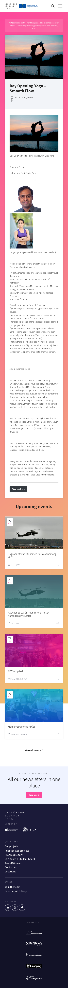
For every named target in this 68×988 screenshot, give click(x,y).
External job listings (16, 891)
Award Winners (13, 863)
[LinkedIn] (8, 908)
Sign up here (18, 489)
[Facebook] (22, 908)
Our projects (11, 846)
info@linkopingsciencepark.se (34, 25)
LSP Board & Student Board (20, 859)
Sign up (33, 795)
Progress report (14, 855)
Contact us (11, 867)
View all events (33, 750)
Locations (10, 871)
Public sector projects (17, 851)
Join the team (12, 887)
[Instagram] (15, 908)
